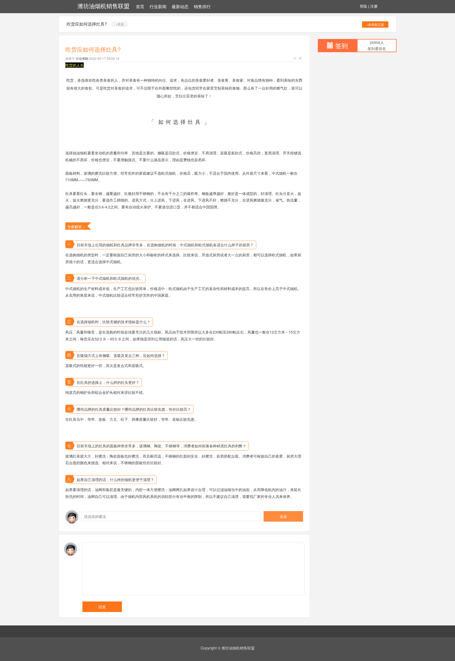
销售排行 (202, 6)
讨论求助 (82, 58)
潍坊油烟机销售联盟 (103, 6)
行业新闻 (158, 6)
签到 (341, 45)
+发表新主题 (375, 24)
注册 (374, 6)
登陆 (363, 6)
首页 (140, 6)
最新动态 (180, 6)
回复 (102, 606)
